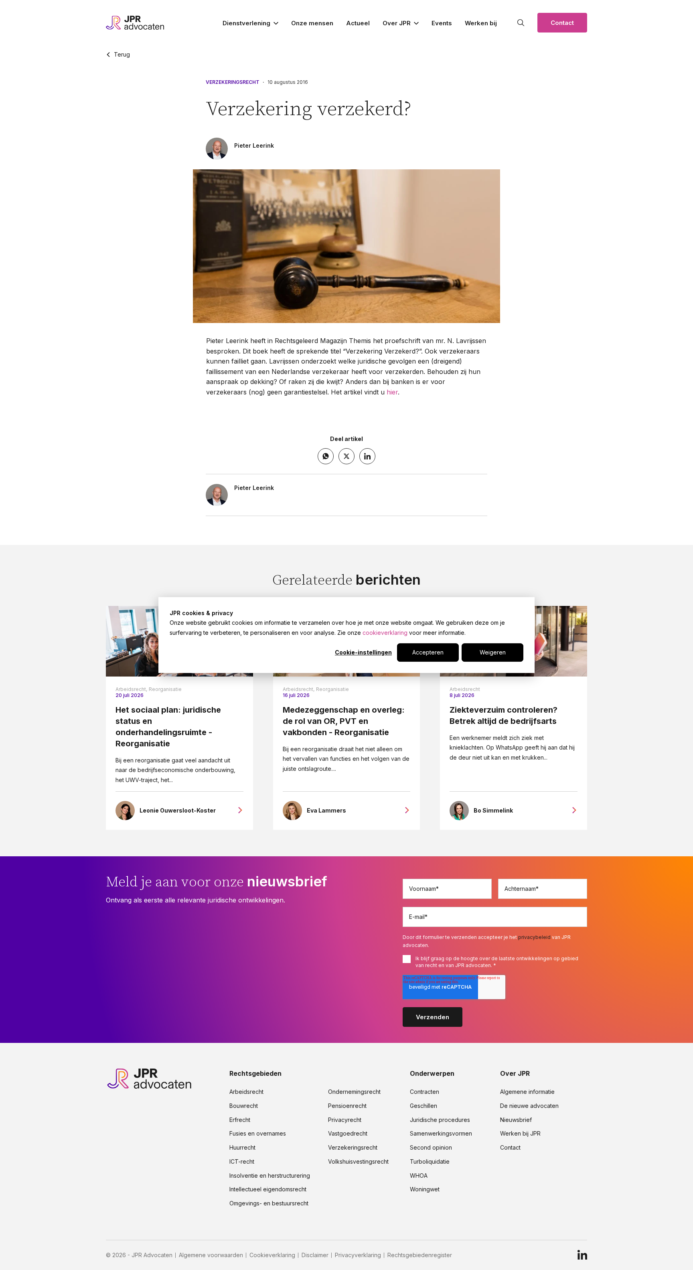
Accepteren (428, 652)
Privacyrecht (344, 1120)
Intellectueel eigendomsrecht (267, 1189)
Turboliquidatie (430, 1161)
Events (442, 23)
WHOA (419, 1175)
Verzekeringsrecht (232, 82)
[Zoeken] (521, 22)
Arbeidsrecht (465, 689)
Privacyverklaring (358, 1255)
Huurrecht (242, 1147)
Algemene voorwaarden (211, 1255)
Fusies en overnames (257, 1133)
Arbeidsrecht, (131, 689)
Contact (562, 22)
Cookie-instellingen (363, 652)
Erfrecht (239, 1120)
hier (392, 392)
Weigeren (493, 652)
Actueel (358, 23)
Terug (122, 54)
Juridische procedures (440, 1120)
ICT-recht (241, 1161)
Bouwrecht (243, 1106)
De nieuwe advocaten (529, 1106)
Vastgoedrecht (347, 1133)
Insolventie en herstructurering (269, 1175)
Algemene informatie (527, 1092)
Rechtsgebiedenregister (419, 1255)
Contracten (424, 1092)
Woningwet (425, 1189)
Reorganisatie (165, 689)
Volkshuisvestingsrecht (358, 1161)
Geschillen (423, 1106)
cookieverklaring (385, 632)
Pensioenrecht (347, 1106)
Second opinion (431, 1147)
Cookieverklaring (272, 1255)
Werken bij (481, 23)
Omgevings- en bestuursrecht (268, 1203)
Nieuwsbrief (516, 1120)
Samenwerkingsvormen (441, 1133)
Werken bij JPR (520, 1133)
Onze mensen (312, 23)
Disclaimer (315, 1255)
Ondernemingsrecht (354, 1092)
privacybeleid (534, 937)
